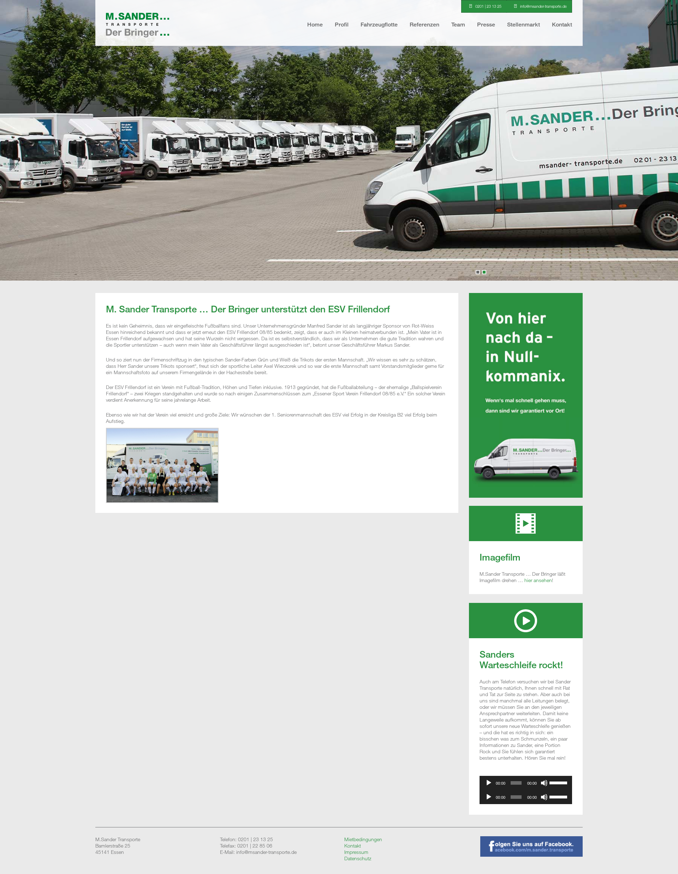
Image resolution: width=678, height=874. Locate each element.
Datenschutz (357, 858)
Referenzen (424, 24)
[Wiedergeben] (488, 782)
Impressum (356, 852)
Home (315, 24)
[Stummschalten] (544, 782)
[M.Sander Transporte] (137, 43)
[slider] (559, 782)
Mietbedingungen (363, 839)
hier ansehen (538, 580)
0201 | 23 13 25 (488, 6)
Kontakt (562, 24)
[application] (526, 783)
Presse (486, 24)
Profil (342, 24)
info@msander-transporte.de (543, 6)
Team (458, 24)
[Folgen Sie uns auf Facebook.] (531, 855)
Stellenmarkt (523, 24)
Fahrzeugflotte (379, 24)
